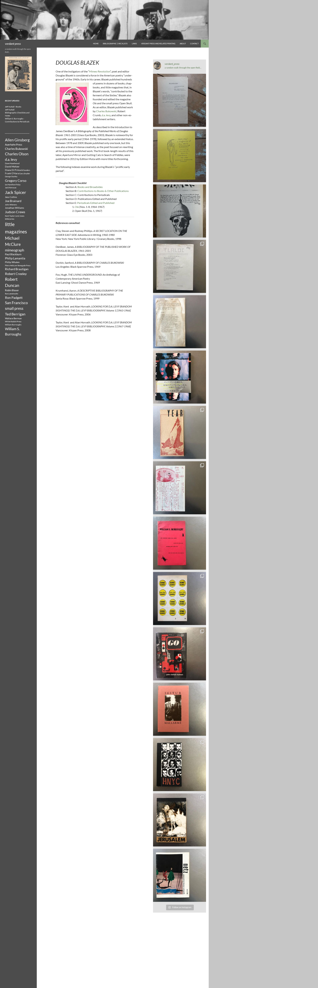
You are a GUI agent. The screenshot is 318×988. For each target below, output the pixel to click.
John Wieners (11, 204)
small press (14, 308)
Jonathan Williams (14, 208)
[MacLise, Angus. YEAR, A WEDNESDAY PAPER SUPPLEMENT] (179, 432)
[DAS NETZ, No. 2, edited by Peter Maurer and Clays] (179, 875)
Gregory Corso (15, 180)
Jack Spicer (15, 192)
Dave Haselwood (12, 163)
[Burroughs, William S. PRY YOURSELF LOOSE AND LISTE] (179, 543)
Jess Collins (11, 197)
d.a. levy (106, 115)
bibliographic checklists (115, 43)
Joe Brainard (13, 201)
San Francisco (16, 302)
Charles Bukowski (106, 111)
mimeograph (14, 250)
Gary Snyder (24, 173)
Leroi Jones (19, 216)
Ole (77, 206)
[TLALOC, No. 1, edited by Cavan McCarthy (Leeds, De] (179, 266)
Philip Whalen (12, 262)
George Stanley (11, 176)
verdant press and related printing (158, 43)
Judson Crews (15, 212)
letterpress (9, 219)
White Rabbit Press (13, 321)
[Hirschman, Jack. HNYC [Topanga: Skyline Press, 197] (179, 764)
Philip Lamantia (15, 258)
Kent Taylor (10, 216)
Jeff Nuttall (9, 109)
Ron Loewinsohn (11, 294)
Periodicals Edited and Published (95, 202)
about (183, 43)
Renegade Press (24, 265)
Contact (194, 43)
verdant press (13, 43)
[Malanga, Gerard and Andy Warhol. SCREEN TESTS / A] (179, 377)
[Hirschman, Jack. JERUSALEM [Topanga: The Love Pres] (179, 819)
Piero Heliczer (11, 265)
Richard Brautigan (16, 269)
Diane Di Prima (13, 170)
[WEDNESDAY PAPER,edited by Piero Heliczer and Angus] (179, 487)
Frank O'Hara (12, 173)
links (134, 43)
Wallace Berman (13, 318)
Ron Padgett (14, 297)
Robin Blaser (12, 290)
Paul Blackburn (13, 254)
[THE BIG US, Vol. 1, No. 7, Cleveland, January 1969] (179, 211)
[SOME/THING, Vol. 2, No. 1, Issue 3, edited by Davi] (179, 598)
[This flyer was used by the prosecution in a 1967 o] (179, 155)
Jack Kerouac (11, 187)
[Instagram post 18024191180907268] (179, 100)
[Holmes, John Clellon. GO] (179, 653)
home (96, 43)
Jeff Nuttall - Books (13, 106)
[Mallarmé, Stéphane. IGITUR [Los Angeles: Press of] (179, 709)
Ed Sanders (25, 170)
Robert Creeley (16, 274)
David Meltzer (12, 166)
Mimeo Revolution (99, 71)
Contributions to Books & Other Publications (103, 190)
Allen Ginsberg (17, 140)
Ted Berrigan (15, 314)
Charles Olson (16, 153)
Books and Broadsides (90, 186)
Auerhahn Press (13, 144)
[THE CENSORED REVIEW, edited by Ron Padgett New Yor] (179, 321)
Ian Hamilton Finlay (13, 184)
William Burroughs (13, 324)
